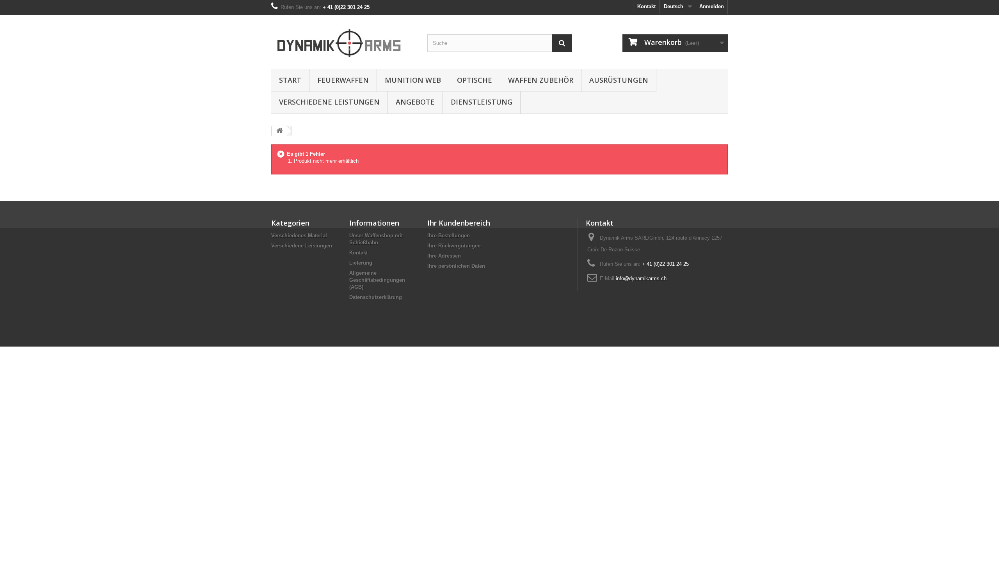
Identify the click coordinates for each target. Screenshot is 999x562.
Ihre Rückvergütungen (454, 246)
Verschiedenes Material (299, 235)
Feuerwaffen (343, 80)
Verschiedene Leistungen (329, 102)
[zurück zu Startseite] (279, 131)
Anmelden (711, 6)
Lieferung (360, 263)
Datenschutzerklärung (375, 297)
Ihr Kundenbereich (458, 223)
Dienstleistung (481, 102)
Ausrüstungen (618, 80)
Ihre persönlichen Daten (456, 266)
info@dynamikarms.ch (641, 278)
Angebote (415, 102)
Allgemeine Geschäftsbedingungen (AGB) (377, 280)
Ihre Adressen (444, 256)
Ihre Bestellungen (448, 235)
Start (290, 80)
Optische (474, 80)
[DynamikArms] (343, 40)
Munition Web (413, 80)
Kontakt (646, 6)
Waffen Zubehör (540, 80)
